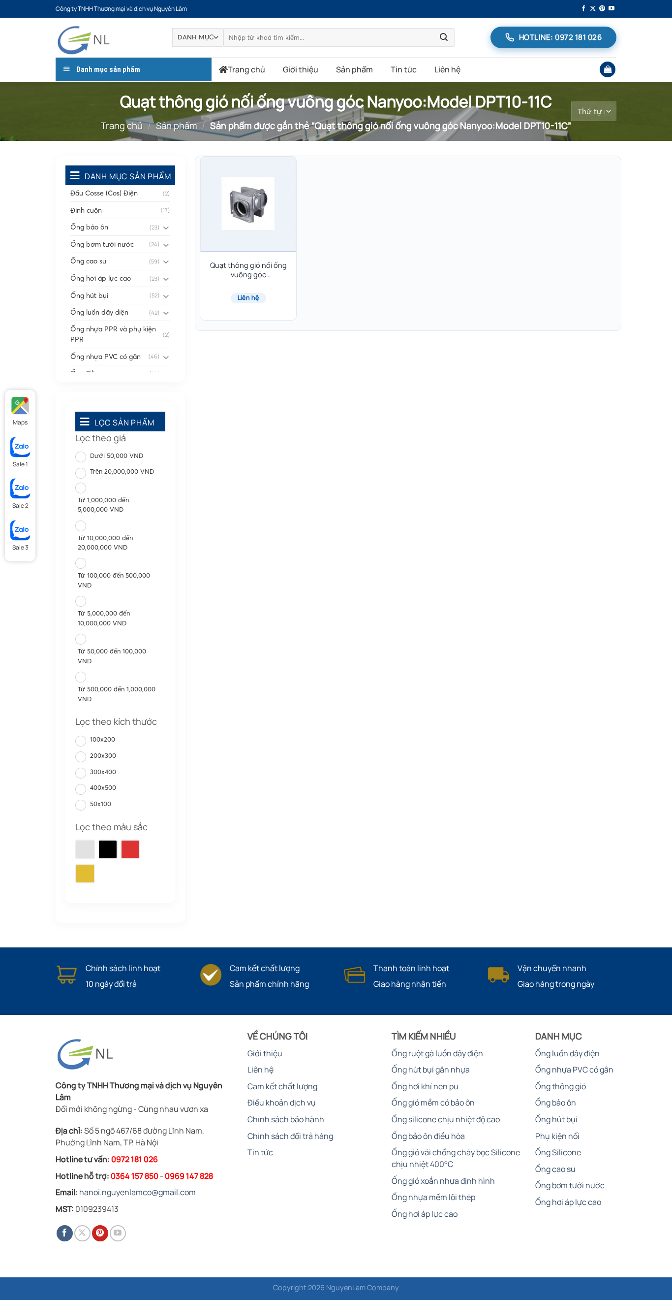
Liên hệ (447, 69)
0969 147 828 (189, 1175)
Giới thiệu (300, 69)
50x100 (100, 804)
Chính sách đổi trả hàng (290, 1136)
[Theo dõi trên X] (593, 8)
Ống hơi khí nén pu (425, 1086)
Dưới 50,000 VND (116, 455)
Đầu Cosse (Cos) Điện (104, 193)
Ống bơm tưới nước (102, 244)
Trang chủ (246, 69)
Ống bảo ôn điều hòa (428, 1136)
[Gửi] (443, 37)
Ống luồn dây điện (99, 312)
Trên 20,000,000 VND (122, 471)
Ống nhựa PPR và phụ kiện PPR (113, 334)
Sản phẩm (354, 69)
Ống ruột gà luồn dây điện (437, 1053)
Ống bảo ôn (89, 227)
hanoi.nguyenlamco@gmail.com (137, 1192)
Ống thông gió (560, 1086)
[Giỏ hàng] (607, 70)
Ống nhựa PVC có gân (105, 356)
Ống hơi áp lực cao (100, 278)
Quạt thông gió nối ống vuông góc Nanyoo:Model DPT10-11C (248, 270)
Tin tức (404, 69)
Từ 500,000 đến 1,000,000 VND (116, 694)
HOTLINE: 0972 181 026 (560, 37)
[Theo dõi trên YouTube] (611, 8)
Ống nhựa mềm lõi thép (433, 1197)
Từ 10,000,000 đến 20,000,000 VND (105, 543)
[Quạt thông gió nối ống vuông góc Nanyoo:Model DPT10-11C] (248, 204)
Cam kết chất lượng (282, 1086)
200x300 (103, 755)
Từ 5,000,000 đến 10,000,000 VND (104, 618)
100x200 (102, 739)
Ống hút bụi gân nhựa (431, 1069)
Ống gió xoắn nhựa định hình (443, 1180)
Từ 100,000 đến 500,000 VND (114, 580)
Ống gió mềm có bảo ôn (433, 1102)
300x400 (103, 772)
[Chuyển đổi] (166, 227)
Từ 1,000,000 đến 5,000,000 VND (103, 505)
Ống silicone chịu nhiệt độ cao (446, 1119)
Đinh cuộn (86, 210)
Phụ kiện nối (557, 1136)
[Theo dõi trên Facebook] (583, 8)
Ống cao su (88, 261)
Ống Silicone (558, 1152)
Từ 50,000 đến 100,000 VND (112, 656)
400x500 (103, 787)
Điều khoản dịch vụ (281, 1102)
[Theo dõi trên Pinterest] (602, 8)
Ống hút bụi (89, 295)
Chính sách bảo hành (285, 1119)
